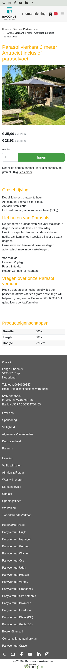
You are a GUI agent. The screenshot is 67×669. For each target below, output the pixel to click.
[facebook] (15, 2)
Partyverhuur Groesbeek (17, 588)
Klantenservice (11, 486)
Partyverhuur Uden (14, 567)
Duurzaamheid (11, 441)
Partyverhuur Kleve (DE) (17, 617)
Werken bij (9, 508)
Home (5, 29)
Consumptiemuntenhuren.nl (19, 638)
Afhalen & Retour (13, 472)
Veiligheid (8, 427)
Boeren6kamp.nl (12, 631)
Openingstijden (11, 500)
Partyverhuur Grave (14, 645)
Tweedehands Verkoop (16, 515)
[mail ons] (9, 2)
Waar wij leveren (12, 479)
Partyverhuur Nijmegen (16, 539)
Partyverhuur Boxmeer (16, 603)
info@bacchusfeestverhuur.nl (29, 388)
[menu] (62, 13)
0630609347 (22, 384)
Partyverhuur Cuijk (14, 532)
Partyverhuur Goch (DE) (17, 624)
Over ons (8, 412)
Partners (7, 448)
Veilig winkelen (11, 465)
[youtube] (20, 2)
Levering (7, 458)
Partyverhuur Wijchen (15, 553)
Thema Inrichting (34, 13)
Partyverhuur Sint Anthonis (19, 596)
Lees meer (25, 172)
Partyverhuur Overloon (16, 610)
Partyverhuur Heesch (15, 574)
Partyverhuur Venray (15, 581)
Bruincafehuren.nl (13, 525)
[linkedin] (26, 2)
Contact (7, 493)
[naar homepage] (9, 14)
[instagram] (32, 2)
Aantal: (6, 149)
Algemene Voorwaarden (17, 434)
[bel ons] (3, 2)
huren (41, 157)
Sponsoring (9, 420)
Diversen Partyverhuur (25, 29)
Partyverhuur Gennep (15, 546)
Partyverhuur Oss (13, 560)
